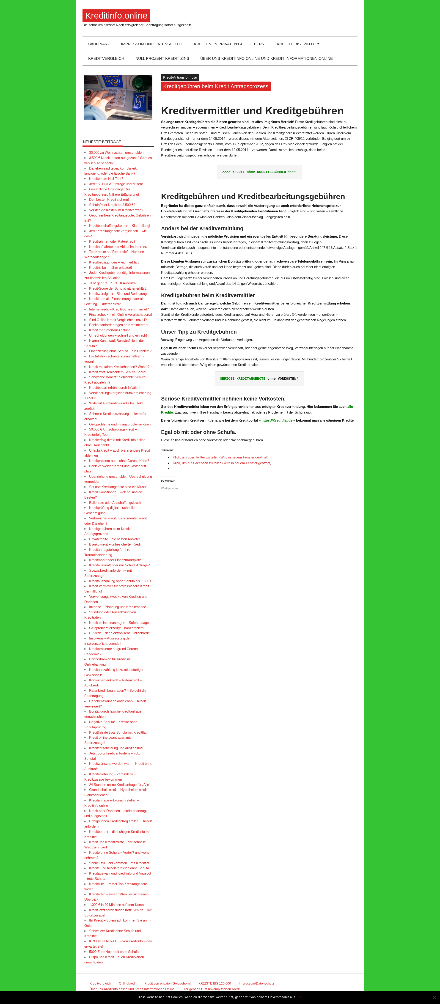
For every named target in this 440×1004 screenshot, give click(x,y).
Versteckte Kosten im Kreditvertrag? (116, 210)
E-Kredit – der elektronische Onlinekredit (119, 633)
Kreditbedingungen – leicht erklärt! (114, 262)
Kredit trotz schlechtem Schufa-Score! (117, 372)
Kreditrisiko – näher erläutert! (110, 267)
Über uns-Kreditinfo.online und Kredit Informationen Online (266, 58)
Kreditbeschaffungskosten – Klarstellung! (119, 226)
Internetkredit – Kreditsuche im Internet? (119, 309)
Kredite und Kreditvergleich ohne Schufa (119, 868)
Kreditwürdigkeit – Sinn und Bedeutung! (118, 294)
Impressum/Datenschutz (256, 983)
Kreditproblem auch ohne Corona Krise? (119, 461)
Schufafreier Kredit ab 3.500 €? (112, 205)
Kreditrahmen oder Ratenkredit (112, 241)
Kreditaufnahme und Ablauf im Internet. (118, 247)
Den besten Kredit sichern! (109, 199)
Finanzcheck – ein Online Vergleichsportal (120, 314)
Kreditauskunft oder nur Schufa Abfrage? (119, 565)
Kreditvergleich (106, 58)
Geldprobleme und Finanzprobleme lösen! (120, 424)
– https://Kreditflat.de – (277, 420)
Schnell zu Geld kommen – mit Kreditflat (119, 863)
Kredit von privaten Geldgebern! (230, 44)
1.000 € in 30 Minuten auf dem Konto (116, 905)
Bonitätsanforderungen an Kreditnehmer (118, 325)
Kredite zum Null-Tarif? (106, 179)
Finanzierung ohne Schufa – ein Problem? (120, 351)
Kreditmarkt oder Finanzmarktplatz (115, 560)
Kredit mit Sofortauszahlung (109, 330)
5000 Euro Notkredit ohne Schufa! (114, 952)
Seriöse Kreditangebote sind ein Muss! (118, 487)
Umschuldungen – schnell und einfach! (118, 335)
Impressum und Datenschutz (152, 44)
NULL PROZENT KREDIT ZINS (162, 58)
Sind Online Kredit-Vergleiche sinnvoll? (118, 320)
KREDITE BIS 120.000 (296, 44)
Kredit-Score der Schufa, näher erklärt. (118, 288)
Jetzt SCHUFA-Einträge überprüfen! (116, 184)
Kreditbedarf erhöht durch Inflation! (114, 388)
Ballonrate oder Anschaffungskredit (115, 503)
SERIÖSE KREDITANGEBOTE (242, 379)
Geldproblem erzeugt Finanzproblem (116, 628)
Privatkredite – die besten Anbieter (114, 539)
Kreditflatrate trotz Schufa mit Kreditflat (117, 732)
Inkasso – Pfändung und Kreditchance (117, 607)
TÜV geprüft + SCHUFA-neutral (112, 283)
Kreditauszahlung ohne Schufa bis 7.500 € (120, 581)
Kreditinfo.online (116, 15)
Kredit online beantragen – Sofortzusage (119, 623)
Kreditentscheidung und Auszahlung (116, 748)
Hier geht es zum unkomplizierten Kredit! (211, 989)
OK (300, 997)
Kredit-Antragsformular (180, 77)
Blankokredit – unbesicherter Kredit (115, 544)
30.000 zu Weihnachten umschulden (116, 152)
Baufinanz (99, 44)
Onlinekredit (127, 983)
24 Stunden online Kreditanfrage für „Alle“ (119, 785)
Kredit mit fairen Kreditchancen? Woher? (119, 367)
